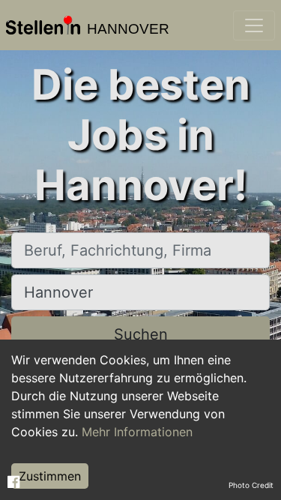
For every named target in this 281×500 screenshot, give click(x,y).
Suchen (141, 334)
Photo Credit (251, 485)
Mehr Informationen (137, 431)
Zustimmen (50, 476)
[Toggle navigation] (254, 25)
